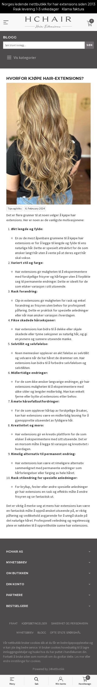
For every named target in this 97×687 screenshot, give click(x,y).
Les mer (79, 657)
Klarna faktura (73, 9)
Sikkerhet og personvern (69, 623)
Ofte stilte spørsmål (65, 632)
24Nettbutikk (56, 669)
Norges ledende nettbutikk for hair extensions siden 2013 (48, 4)
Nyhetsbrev (24, 632)
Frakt (13, 623)
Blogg (41, 632)
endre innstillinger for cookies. (22, 661)
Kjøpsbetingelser (34, 623)
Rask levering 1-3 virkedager (36, 9)
